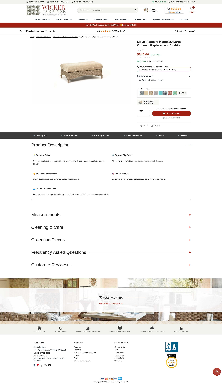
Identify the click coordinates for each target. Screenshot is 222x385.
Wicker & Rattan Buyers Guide (85, 352)
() (66, 2)
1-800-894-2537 (168, 70)
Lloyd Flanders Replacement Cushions (65, 37)
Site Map (77, 355)
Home (32, 37)
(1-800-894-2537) (40, 356)
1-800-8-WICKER (42, 353)
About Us (77, 347)
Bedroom (81, 20)
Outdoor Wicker (100, 20)
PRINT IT (156, 126)
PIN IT (144, 126)
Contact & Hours (120, 347)
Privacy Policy (119, 358)
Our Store (77, 350)
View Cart (118, 361)
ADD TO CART (173, 113)
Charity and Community (82, 361)
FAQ (116, 350)
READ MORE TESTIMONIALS (109, 303)
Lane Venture (120, 20)
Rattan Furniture (62, 20)
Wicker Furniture (41, 20)
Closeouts (184, 20)
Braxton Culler (140, 20)
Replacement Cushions (162, 20)
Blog (75, 358)
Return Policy (119, 355)
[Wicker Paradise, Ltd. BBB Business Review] (171, 347)
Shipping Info (119, 352)
